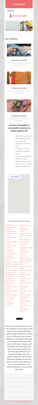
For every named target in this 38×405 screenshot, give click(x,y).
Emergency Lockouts (25, 258)
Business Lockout (10, 280)
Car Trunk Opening (24, 239)
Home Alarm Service (10, 231)
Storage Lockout (9, 250)
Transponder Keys (24, 241)
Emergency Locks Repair (12, 262)
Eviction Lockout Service (11, 264)
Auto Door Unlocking (10, 270)
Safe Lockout (22, 256)
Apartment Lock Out (10, 272)
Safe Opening (9, 256)
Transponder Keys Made (26, 247)
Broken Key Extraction (25, 295)
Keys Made (8, 278)
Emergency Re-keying (11, 254)
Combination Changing (11, 225)
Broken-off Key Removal (25, 260)
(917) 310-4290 (19, 16)
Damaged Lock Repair (25, 233)
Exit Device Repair (10, 297)
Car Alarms (22, 250)
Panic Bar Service (10, 252)
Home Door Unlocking (11, 295)
